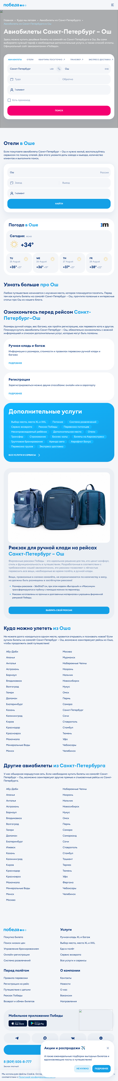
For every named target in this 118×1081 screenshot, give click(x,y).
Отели (30, 59)
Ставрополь (70, 721)
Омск (66, 692)
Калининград (14, 715)
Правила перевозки (16, 978)
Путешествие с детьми (17, 989)
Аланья (10, 657)
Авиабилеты (15, 59)
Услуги (66, 929)
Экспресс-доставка (100, 59)
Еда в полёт (67, 948)
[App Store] (18, 1023)
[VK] (73, 1038)
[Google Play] (37, 1023)
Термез (67, 864)
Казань (10, 710)
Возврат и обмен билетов (19, 1001)
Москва (67, 651)
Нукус (66, 686)
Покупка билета (13, 937)
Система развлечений (17, 960)
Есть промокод (21, 100)
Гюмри (10, 692)
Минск (10, 750)
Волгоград (12, 686)
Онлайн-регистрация (17, 954)
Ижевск (10, 847)
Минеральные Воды (18, 745)
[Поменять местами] (59, 69)
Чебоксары (69, 745)
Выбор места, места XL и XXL (77, 943)
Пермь (66, 698)
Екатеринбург (14, 704)
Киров (10, 721)
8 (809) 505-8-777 (17, 1062)
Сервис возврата (70, 954)
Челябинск (69, 750)
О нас (63, 989)
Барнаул (11, 675)
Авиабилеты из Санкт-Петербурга (60, 20)
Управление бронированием (21, 948)
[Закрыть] (114, 1074)
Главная (8, 20)
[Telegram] (17, 1038)
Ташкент (68, 859)
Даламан (11, 698)
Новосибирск (71, 680)
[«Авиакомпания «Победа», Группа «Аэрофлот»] (16, 5)
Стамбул (68, 727)
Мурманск (69, 657)
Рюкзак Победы (13, 995)
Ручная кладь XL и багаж (75, 937)
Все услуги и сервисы (22, 455)
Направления (68, 1001)
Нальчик (68, 675)
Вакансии (66, 995)
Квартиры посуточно (50, 59)
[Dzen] (101, 1038)
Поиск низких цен (14, 943)
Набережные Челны (75, 663)
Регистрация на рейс (16, 983)
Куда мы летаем (26, 20)
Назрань (68, 669)
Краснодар (13, 727)
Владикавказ (14, 680)
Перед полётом (16, 970)
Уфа (65, 739)
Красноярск (13, 733)
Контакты (65, 978)
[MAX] (45, 1038)
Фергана (68, 882)
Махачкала (13, 739)
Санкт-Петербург (73, 710)
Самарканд (70, 835)
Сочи (66, 715)
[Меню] (114, 5)
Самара (67, 704)
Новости (65, 983)
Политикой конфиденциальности (37, 1077)
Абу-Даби (12, 651)
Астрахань (12, 669)
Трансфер (75, 59)
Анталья (11, 663)
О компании (70, 970)
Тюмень (67, 733)
